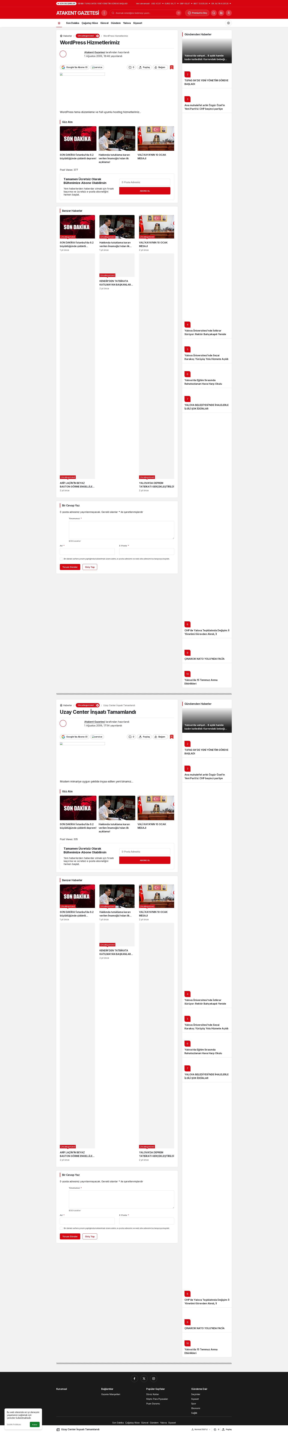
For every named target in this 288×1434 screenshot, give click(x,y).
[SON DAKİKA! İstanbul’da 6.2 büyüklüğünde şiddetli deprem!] (78, 145)
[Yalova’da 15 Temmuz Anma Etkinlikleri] (207, 675)
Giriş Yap (90, 567)
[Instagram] (153, 1378)
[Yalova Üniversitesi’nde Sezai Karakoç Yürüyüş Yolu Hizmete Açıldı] (207, 350)
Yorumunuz (75, 518)
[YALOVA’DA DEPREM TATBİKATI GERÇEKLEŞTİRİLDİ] (156, 373)
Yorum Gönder (70, 567)
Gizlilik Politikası (14, 1424)
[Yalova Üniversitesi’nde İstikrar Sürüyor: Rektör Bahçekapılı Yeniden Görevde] (207, 225)
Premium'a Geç (199, 13)
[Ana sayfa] (59, 23)
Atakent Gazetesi (94, 52)
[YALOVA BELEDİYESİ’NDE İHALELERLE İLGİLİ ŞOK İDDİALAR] (207, 400)
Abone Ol (145, 191)
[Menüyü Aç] (104, 13)
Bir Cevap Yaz (71, 505)
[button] (221, 13)
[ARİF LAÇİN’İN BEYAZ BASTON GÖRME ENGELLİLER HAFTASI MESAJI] (77, 373)
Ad (62, 545)
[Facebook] (134, 1378)
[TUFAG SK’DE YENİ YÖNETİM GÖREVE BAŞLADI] (207, 75)
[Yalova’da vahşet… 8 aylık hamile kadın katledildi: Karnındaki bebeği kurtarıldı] (207, 50)
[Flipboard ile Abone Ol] (97, 67)
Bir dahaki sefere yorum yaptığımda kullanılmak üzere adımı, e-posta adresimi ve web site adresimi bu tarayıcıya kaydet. (117, 559)
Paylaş (229, 1429)
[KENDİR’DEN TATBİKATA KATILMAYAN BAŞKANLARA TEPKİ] (117, 373)
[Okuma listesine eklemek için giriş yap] (171, 67)
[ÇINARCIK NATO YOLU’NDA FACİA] (207, 650)
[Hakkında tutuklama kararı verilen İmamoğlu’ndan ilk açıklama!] (117, 145)
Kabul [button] (34, 1424)
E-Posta (124, 545)
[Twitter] (144, 1378)
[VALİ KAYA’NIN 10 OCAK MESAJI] (156, 145)
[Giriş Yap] (229, 13)
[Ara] (214, 13)
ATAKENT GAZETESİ (77, 13)
